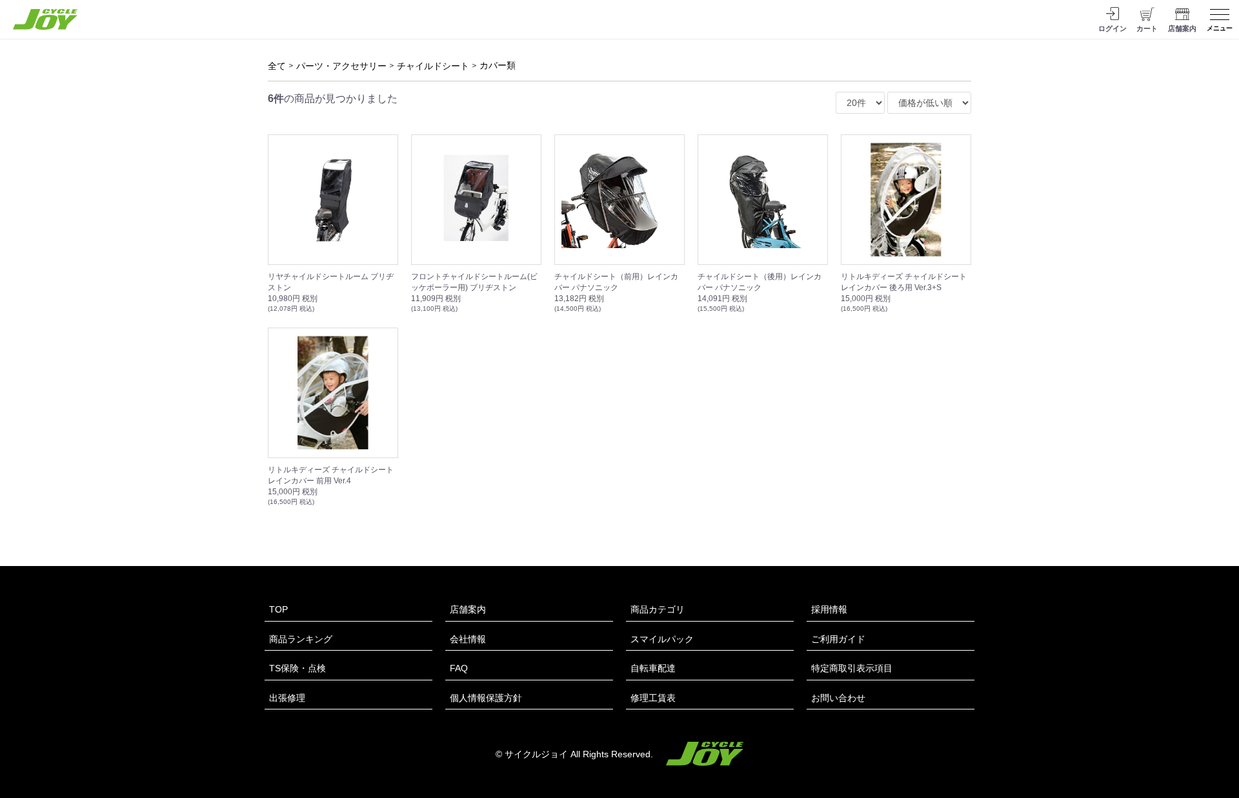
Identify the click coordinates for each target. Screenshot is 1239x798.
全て (277, 66)
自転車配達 (653, 668)
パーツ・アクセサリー (341, 66)
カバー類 (497, 65)
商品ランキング (300, 639)
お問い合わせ (838, 698)
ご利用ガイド (838, 639)
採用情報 (829, 609)
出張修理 (287, 698)
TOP (278, 609)
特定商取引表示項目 (851, 668)
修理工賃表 (653, 698)
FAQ (459, 668)
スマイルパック (662, 639)
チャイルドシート (433, 66)
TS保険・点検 (297, 668)
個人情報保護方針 (486, 698)
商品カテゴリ (657, 609)
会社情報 (468, 639)
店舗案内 (468, 609)
